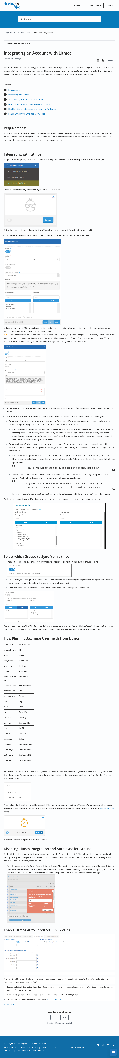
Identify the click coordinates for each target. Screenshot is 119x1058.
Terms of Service (23, 1051)
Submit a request (94, 5)
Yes (54, 1017)
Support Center (10, 32)
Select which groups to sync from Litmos (26, 99)
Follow (110, 60)
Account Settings (106, 808)
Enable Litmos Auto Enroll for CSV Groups (26, 114)
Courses (45, 1048)
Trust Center (8, 1051)
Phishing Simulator (11, 1048)
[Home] (12, 5)
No (64, 1017)
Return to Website (77, 1048)
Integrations (56, 1048)
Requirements (14, 90)
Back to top (9, 1004)
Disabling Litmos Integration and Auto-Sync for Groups (32, 109)
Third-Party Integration (42, 32)
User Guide (25, 32)
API (65, 1048)
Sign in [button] (110, 5)
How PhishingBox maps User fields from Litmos (29, 104)
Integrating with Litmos (18, 94)
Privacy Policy (38, 1051)
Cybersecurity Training (29, 1048)
